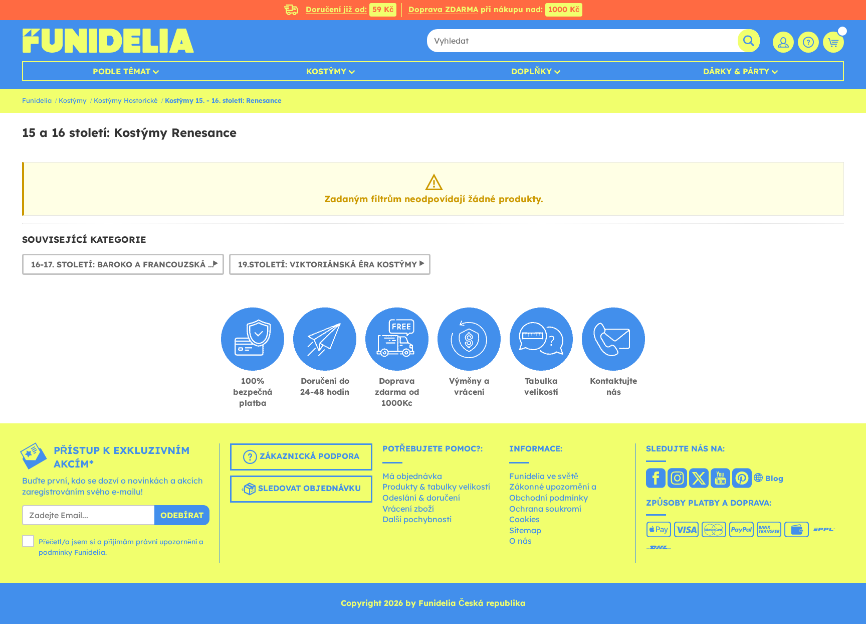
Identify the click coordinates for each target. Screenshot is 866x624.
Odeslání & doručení (421, 498)
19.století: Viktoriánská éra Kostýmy (327, 264)
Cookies (524, 519)
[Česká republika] (656, 479)
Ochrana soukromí (545, 509)
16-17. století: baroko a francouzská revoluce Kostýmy (127, 264)
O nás (520, 541)
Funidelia (37, 100)
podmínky (55, 552)
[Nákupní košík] (833, 42)
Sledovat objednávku (308, 488)
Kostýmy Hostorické (126, 100)
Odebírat (181, 515)
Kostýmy (326, 71)
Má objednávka (412, 476)
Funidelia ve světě (543, 476)
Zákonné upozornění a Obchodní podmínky (552, 492)
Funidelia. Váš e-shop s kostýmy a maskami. (108, 41)
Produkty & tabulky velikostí (436, 487)
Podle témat (121, 71)
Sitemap (525, 530)
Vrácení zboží (408, 509)
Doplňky (531, 71)
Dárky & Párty (736, 71)
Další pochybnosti (417, 519)
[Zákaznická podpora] (808, 42)
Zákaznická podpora (308, 456)
